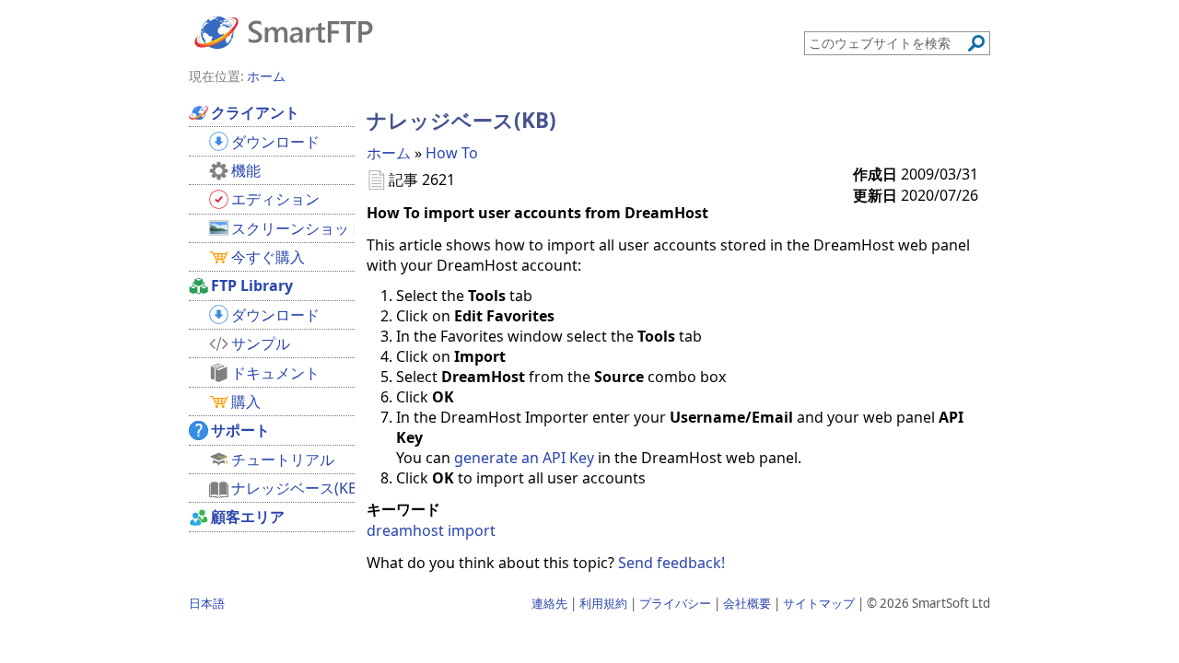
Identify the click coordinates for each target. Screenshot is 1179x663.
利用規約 (603, 603)
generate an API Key (524, 458)
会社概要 (747, 603)
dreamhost (405, 530)
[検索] (976, 43)
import (472, 530)
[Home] (284, 31)
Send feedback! (671, 562)
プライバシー (675, 603)
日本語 (207, 603)
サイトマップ (819, 603)
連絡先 (549, 603)
